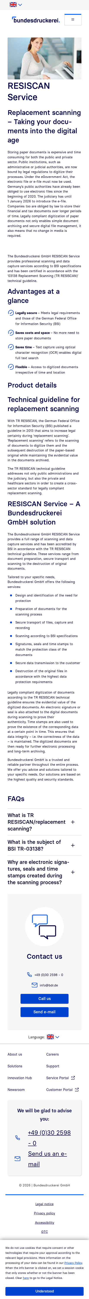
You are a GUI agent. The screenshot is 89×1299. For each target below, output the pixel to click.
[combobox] (16, 5)
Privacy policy (44, 1213)
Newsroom (16, 1089)
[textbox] (16, 5)
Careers (52, 1054)
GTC (44, 1232)
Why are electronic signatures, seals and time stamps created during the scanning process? (38, 872)
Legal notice (44, 1204)
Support (52, 1066)
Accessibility (44, 1222)
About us (15, 1054)
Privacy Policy (73, 1263)
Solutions (15, 1066)
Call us (44, 998)
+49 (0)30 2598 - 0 (49, 1138)
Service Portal (57, 1078)
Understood (44, 1291)
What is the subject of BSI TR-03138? (34, 845)
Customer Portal (59, 1089)
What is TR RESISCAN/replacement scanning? (37, 822)
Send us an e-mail (47, 1158)
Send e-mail (44, 1012)
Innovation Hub (20, 1078)
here (26, 1278)
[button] (72, 19)
